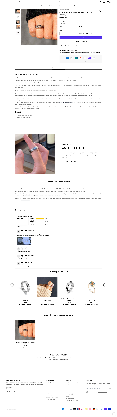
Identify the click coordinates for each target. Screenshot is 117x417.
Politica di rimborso (25, 200)
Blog (36, 2)
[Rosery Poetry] (58, 2)
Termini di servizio (50, 399)
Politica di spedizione (51, 383)
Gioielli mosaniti (70, 398)
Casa (42, 6)
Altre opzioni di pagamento (81, 41)
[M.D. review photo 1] (24, 241)
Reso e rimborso (50, 385)
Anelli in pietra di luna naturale (73, 385)
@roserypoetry (43, 357)
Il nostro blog (49, 395)
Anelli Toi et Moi (70, 391)
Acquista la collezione (71, 161)
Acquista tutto (10, 2)
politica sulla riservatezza (52, 397)
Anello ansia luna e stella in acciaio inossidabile (69, 299)
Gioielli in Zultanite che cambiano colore (74, 395)
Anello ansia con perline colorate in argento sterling (47, 299)
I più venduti (21, 2)
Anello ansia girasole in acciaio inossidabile (25, 299)
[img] (24, 230)
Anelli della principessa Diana (73, 383)
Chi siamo (48, 393)
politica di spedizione (55, 195)
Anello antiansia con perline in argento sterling (25, 343)
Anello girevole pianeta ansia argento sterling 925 (92, 299)
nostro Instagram (64, 359)
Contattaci (48, 389)
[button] (63, 17)
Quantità (61, 30)
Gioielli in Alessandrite (71, 389)
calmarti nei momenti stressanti (66, 102)
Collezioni (29, 2)
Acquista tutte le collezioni (72, 400)
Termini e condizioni (102, 392)
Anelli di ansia (49, 6)
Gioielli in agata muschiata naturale (74, 387)
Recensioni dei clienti (51, 387)
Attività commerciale (51, 391)
